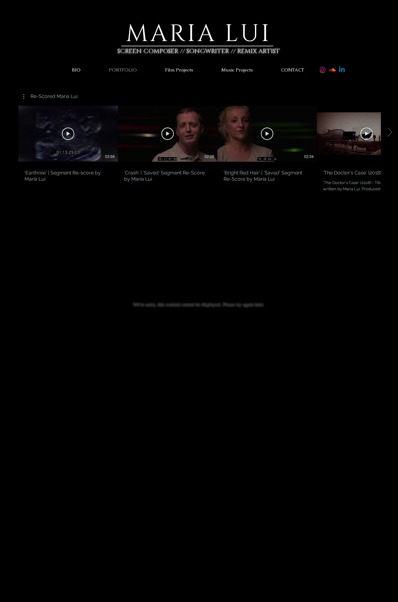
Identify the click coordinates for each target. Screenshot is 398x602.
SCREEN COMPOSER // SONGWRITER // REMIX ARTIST (199, 51)
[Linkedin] (341, 69)
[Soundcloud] (332, 69)
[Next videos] (389, 132)
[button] (190, 70)
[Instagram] (322, 69)
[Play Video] (68, 133)
